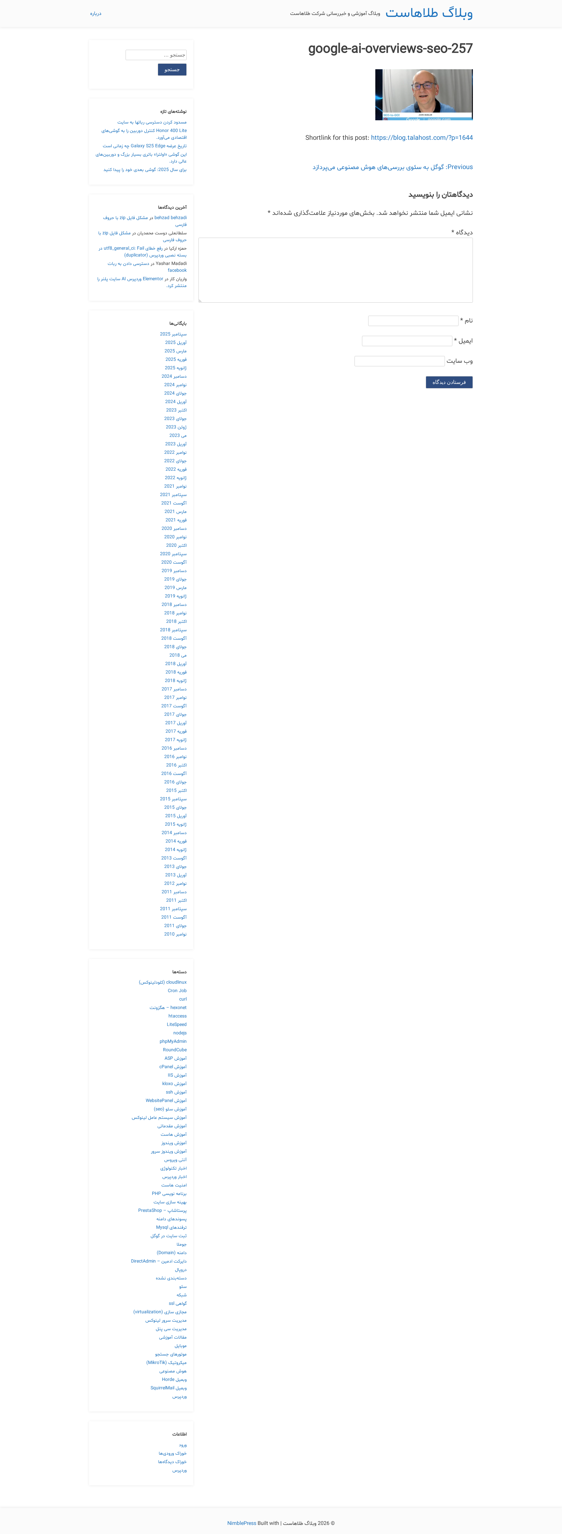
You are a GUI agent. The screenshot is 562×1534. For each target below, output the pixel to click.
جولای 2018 (175, 647)
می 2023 (178, 436)
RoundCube (175, 1050)
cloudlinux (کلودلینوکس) (163, 982)
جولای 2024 (175, 393)
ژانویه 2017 (176, 740)
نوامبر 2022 (175, 453)
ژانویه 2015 (176, 824)
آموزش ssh (176, 1092)
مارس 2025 (176, 351)
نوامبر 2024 (175, 385)
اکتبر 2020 (176, 546)
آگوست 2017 (174, 706)
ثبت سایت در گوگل (169, 1236)
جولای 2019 (175, 579)
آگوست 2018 (174, 639)
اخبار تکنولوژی (173, 1168)
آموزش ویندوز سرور (169, 1151)
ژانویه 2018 (176, 681)
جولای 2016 (175, 782)
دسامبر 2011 (174, 892)
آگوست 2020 (174, 562)
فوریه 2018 (176, 672)
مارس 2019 (176, 588)
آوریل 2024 (176, 402)
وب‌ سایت (460, 361)
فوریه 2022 (176, 469)
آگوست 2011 (174, 917)
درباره (95, 13)
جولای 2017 (175, 715)
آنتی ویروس (175, 1160)
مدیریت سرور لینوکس (166, 1321)
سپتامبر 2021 (173, 495)
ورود (183, 1445)
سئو (183, 1287)
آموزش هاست (174, 1135)
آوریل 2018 (176, 664)
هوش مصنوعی (173, 1371)
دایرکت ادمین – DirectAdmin (159, 1261)
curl (183, 999)
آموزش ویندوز (174, 1143)
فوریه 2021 (176, 520)
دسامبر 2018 (174, 605)
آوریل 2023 (176, 444)
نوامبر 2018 (175, 613)
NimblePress (242, 1523)
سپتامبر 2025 (173, 334)
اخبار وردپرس (174, 1177)
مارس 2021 (176, 512)
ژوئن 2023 (176, 427)
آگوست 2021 (174, 503)
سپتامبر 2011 (173, 909)
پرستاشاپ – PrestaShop (162, 1211)
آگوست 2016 (174, 774)
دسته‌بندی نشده (171, 1278)
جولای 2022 (175, 461)
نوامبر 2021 (175, 486)
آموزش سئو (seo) (170, 1109)
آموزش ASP (176, 1058)
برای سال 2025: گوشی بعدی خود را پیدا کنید (145, 170)
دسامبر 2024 (174, 377)
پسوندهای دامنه (171, 1219)
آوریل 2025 (176, 343)
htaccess (177, 1016)
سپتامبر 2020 (173, 554)
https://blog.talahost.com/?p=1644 (422, 138)
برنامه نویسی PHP (169, 1194)
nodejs (180, 1033)
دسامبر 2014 (174, 833)
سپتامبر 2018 (173, 630)
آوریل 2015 (176, 816)
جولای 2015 (175, 808)
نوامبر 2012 (175, 884)
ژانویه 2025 (176, 368)
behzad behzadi (170, 218)
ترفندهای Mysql (171, 1228)
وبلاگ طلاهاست (429, 13)
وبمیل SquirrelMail (169, 1388)
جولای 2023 (175, 419)
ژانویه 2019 (176, 596)
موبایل (181, 1346)
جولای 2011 (175, 926)
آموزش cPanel (173, 1067)
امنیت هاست (174, 1185)
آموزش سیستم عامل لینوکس (159, 1118)
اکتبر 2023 (176, 410)
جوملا (182, 1244)
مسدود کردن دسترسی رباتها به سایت (152, 122)
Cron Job (177, 991)
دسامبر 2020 (174, 529)
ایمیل (463, 341)
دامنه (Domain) (172, 1253)
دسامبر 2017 (174, 689)
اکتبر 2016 (176, 765)
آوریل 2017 (176, 723)
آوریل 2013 (176, 875)
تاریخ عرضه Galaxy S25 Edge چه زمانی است (145, 146)
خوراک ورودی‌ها (173, 1453)
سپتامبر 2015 (173, 799)
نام (466, 320)
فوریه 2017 (176, 731)
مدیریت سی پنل (171, 1329)
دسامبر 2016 (174, 748)
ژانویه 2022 (176, 478)
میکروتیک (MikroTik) (166, 1363)
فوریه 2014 (176, 841)
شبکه (182, 1295)
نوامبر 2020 (175, 537)
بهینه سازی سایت (170, 1202)
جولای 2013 (175, 867)
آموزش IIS (177, 1075)
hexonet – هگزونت (168, 1008)
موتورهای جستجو (171, 1354)
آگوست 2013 (174, 858)
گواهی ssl (178, 1304)
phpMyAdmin (173, 1042)
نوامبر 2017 (175, 698)
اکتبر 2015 (176, 791)
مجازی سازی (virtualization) (160, 1312)
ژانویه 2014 (176, 850)
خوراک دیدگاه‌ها (172, 1462)
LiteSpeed (177, 1025)
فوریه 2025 (176, 360)
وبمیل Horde (174, 1380)
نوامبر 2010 (175, 934)
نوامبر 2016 (175, 757)
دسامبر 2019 (174, 571)
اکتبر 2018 (176, 622)
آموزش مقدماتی (172, 1126)
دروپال (181, 1270)
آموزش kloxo (174, 1084)
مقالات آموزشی (173, 1337)
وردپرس (179, 1397)
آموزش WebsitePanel (166, 1101)
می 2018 (178, 655)
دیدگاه (462, 232)
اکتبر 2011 (176, 901)
